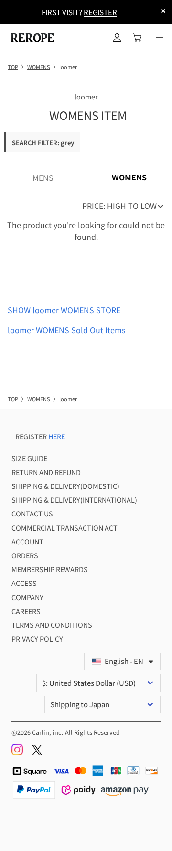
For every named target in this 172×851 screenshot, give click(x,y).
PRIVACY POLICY (37, 638)
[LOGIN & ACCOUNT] (117, 37)
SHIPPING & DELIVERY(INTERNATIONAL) (74, 500)
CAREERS (26, 611)
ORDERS (24, 555)
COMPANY (27, 597)
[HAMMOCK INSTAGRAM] (17, 752)
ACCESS (24, 583)
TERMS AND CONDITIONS (51, 625)
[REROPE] (31, 37)
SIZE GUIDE (29, 458)
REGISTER (100, 12)
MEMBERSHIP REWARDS (49, 569)
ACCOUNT (27, 541)
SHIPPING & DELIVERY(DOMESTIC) (65, 486)
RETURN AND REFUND (46, 472)
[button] (159, 37)
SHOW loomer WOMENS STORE (64, 310)
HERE (56, 436)
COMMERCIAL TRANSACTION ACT (64, 528)
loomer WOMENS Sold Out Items (66, 330)
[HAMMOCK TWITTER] (37, 752)
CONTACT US (32, 513)
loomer (86, 96)
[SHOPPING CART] (137, 37)
